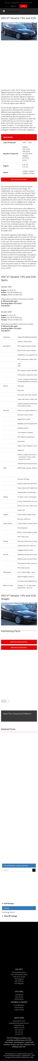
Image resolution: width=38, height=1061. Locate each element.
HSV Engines (19, 979)
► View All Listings (9, 916)
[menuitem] (13, 6)
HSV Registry (19, 983)
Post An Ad (19, 997)
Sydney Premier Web (27, 1057)
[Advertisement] (19, 65)
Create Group (19, 1010)
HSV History (19, 981)
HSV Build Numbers (19, 972)
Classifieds (19, 995)
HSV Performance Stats (19, 974)
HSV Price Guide (19, 977)
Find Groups (19, 1007)
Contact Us (19, 1034)
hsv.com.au (19, 1030)
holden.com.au (19, 1027)
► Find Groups (8, 903)
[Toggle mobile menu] (34, 11)
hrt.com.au (19, 1032)
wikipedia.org (19, 1025)
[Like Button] (3, 701)
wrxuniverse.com (19, 1021)
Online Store (19, 999)
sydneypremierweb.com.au (19, 1023)
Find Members (19, 1005)
